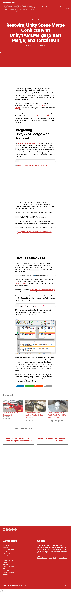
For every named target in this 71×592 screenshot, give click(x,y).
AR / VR (32, 19)
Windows (5, 574)
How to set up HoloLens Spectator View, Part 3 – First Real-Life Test (34, 415)
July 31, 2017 (31, 45)
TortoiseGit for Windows (45, 116)
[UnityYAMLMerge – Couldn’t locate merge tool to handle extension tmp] (35, 241)
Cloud (4, 558)
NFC (4, 568)
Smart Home (6, 570)
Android (5, 547)
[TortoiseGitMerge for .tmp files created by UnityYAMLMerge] (35, 336)
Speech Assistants (8, 572)
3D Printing (6, 545)
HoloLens (38, 19)
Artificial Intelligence (9, 554)
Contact (60, 6)
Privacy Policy (53, 558)
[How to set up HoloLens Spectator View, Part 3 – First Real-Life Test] (35, 406)
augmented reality (23, 428)
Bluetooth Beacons (8, 556)
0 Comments (41, 45)
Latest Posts (46, 6)
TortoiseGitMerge (21, 284)
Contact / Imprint (42, 558)
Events (5, 562)
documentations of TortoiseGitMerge (42, 290)
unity (35, 428)
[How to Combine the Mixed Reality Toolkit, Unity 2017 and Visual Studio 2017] (58, 406)
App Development (8, 549)
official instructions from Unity (29, 143)
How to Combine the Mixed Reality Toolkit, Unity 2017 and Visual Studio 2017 (57, 415)
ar (17, 428)
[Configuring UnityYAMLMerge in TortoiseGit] (35, 181)
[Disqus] (35, 467)
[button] (20, 386)
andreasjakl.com (9, 3)
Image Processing (8, 566)
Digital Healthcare (8, 560)
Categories (54, 6)
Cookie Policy (63, 558)
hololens (31, 428)
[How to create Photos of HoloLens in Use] (13, 406)
